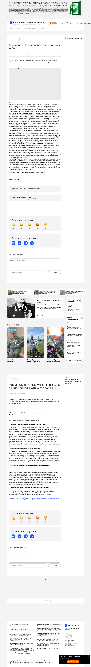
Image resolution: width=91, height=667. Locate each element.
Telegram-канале (18, 190)
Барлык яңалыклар (75, 360)
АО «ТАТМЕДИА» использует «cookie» (21, 660)
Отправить (54, 272)
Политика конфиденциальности (20, 663)
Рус (61, 23)
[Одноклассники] (19, 243)
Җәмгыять (14, 39)
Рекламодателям (29, 28)
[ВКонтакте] (13, 243)
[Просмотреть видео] (15, 343)
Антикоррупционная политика (19, 658)
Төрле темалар (45, 601)
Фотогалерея (15, 28)
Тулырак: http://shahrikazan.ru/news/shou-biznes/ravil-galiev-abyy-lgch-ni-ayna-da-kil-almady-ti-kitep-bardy (34, 499)
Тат (70, 23)
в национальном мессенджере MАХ (23, 199)
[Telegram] (26, 243)
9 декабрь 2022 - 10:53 (15, 393)
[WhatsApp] (32, 243)
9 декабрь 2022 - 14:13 (14, 53)
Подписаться (73, 662)
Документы (43, 28)
